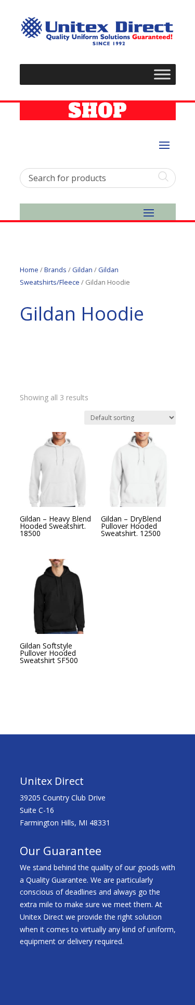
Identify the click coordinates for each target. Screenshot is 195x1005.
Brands (55, 269)
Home (29, 269)
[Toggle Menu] (162, 75)
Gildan (82, 269)
